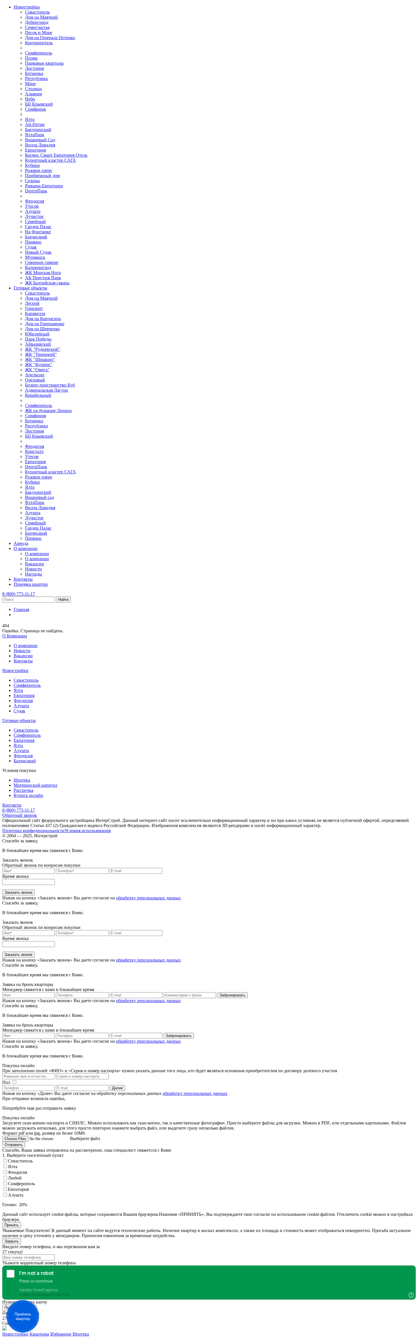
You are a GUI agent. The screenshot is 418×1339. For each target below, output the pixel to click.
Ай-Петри (35, 124)
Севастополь (37, 12)
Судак (31, 247)
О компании (26, 548)
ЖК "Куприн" (38, 364)
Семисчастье (37, 27)
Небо (30, 98)
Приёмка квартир (23, 1316)
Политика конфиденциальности (33, 830)
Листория (34, 68)
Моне (30, 83)
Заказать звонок (18, 892)
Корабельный (38, 395)
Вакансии (34, 563)
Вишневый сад (39, 497)
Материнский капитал (35, 785)
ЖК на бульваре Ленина (48, 410)
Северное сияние (41, 262)
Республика (36, 78)
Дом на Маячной (41, 17)
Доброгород (36, 22)
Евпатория (35, 150)
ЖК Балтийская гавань (47, 282)
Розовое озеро (38, 170)
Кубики (32, 165)
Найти (63, 599)
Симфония (35, 109)
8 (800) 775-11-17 (18, 593)
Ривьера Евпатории (44, 185)
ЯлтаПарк (34, 134)
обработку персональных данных (148, 897)
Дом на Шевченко (42, 328)
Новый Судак (38, 252)
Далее (117, 1088)
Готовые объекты (30, 288)
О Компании (14, 635)
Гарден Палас (38, 226)
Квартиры (39, 1334)
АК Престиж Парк (43, 277)
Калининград (38, 267)
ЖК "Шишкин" (40, 359)
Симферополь (38, 53)
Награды (33, 574)
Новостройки (27, 7)
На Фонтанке (38, 231)
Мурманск (35, 257)
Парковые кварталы (44, 63)
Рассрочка (23, 790)
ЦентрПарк (36, 190)
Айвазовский (38, 344)
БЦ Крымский (39, 104)
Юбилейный (37, 333)
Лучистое (34, 216)
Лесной (32, 303)
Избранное (60, 1334)
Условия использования (88, 830)
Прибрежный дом (42, 175)
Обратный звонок (19, 815)
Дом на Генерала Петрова (50, 37)
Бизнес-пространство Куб (50, 385)
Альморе (33, 93)
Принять (12, 1225)
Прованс (33, 242)
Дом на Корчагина (43, 318)
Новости (33, 568)
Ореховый (35, 379)
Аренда (21, 543)
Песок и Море (38, 32)
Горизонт (34, 308)
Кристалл (34, 451)
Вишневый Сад (40, 139)
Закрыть (12, 1241)
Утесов (32, 206)
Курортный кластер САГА (50, 160)
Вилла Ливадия (40, 144)
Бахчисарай (36, 236)
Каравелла (35, 313)
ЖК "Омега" (37, 369)
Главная (21, 609)
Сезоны (32, 180)
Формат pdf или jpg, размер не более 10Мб (43, 1133)
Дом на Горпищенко (44, 323)
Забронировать (232, 995)
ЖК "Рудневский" (42, 349)
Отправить (14, 1145)
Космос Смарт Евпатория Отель (56, 155)
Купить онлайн (28, 795)
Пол (6, 1082)
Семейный (35, 221)
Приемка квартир (31, 584)
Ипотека (22, 780)
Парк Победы (38, 339)
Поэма (31, 58)
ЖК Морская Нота (43, 272)
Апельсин (34, 374)
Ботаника (34, 73)
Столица (33, 88)
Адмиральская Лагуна (46, 390)
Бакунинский (38, 129)
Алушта (32, 211)
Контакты (23, 579)
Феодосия (34, 201)
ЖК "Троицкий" (41, 354)
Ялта (29, 119)
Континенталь (39, 42)
